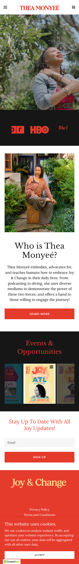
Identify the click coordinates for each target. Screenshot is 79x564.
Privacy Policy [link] (39, 509)
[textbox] (39, 442)
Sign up (39, 457)
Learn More (40, 314)
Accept (40, 555)
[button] (7, 7)
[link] (39, 7)
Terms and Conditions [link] (39, 515)
